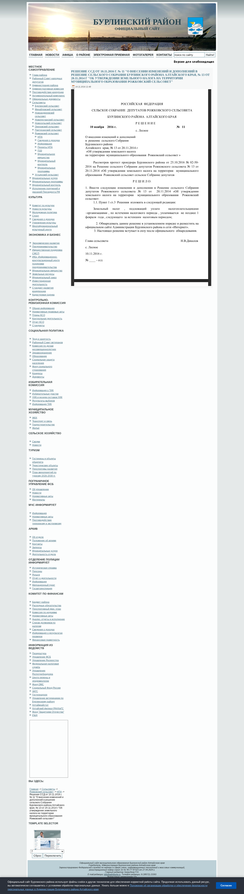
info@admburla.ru (112, 874)
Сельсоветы (48, 789)
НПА (59, 791)
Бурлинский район (137, 22)
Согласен (226, 885)
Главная (34, 789)
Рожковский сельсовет (42, 791)
